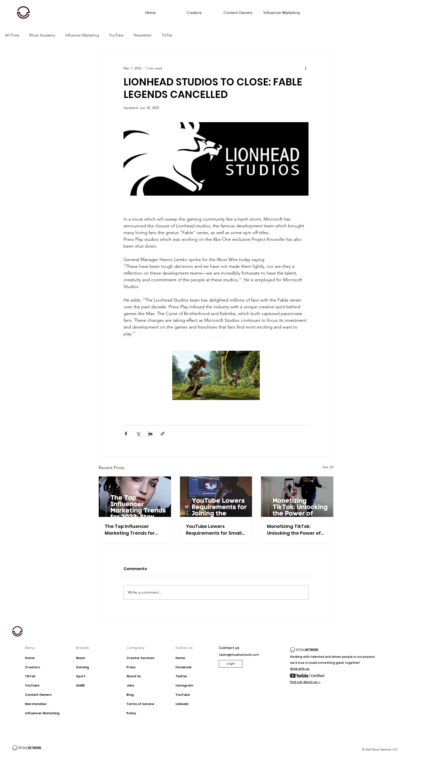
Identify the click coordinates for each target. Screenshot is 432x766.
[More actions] (305, 68)
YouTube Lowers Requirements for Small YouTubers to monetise (214, 529)
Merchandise (35, 704)
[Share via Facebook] (126, 433)
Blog (130, 695)
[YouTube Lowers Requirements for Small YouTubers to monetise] (216, 496)
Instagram (184, 685)
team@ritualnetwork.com (239, 655)
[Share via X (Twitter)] (138, 433)
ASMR (80, 685)
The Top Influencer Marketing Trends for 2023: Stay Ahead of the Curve (132, 529)
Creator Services (140, 658)
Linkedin (182, 704)
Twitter (181, 676)
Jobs (130, 685)
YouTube (116, 35)
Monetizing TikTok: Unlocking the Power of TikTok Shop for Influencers (294, 529)
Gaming (82, 667)
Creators (32, 667)
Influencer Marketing (82, 35)
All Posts (12, 35)
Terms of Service (140, 704)
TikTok (167, 35)
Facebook (184, 667)
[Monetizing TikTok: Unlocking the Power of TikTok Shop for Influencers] (297, 496)
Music (80, 658)
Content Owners (38, 695)
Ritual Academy (42, 35)
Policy (131, 713)
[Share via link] (162, 433)
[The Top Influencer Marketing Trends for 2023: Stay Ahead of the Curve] (135, 496)
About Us (133, 676)
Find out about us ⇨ (305, 682)
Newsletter (143, 35)
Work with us (300, 669)
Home (29, 658)
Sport (80, 676)
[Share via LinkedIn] (150, 433)
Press (131, 667)
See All (328, 467)
